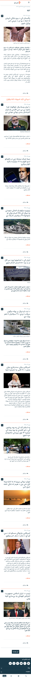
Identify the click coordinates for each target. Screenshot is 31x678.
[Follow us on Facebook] (28, 663)
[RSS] (10, 663)
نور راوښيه (15, 652)
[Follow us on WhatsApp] (13, 663)
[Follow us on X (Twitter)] (24, 663)
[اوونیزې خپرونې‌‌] (11, 676)
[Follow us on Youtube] (21, 663)
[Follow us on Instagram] (17, 663)
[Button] (25, 93)
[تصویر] (18, 676)
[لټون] (26, 676)
